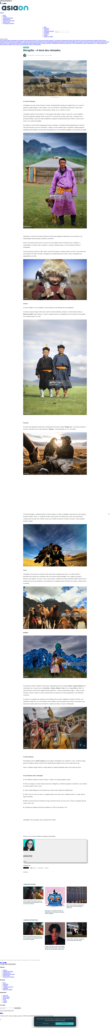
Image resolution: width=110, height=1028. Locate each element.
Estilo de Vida (6, 22)
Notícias (5, 16)
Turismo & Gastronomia (8, 20)
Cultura (26, 47)
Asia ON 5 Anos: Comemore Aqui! (8, 964)
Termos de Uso (12, 1018)
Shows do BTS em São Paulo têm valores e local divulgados (26, 44)
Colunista (5, 985)
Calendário (46, 32)
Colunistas (46, 29)
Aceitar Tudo (65, 1023)
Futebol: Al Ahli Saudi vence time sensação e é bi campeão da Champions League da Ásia (53, 40)
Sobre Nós (46, 33)
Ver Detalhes (45, 1023)
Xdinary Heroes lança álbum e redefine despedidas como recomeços (67, 41)
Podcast (2, 12)
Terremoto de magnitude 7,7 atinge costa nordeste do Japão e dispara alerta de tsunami (30, 41)
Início (4, 15)
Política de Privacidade (4, 1018)
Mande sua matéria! (48, 36)
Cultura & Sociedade (8, 18)
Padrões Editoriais (19, 1018)
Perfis (45, 27)
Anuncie (5, 1000)
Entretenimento (6, 19)
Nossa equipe (6, 998)
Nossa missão (6, 996)
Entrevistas (46, 28)
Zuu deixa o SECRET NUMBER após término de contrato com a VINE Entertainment (61, 43)
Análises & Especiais (49, 31)
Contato (46, 35)
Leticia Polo (27, 856)
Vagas (4, 999)
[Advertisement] (55, 494)
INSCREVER (17, 1008)
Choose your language (6, 0)
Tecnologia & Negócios (8, 23)
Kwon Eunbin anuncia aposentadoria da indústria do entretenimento (16, 40)
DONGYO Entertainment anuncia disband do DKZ (28, 43)
